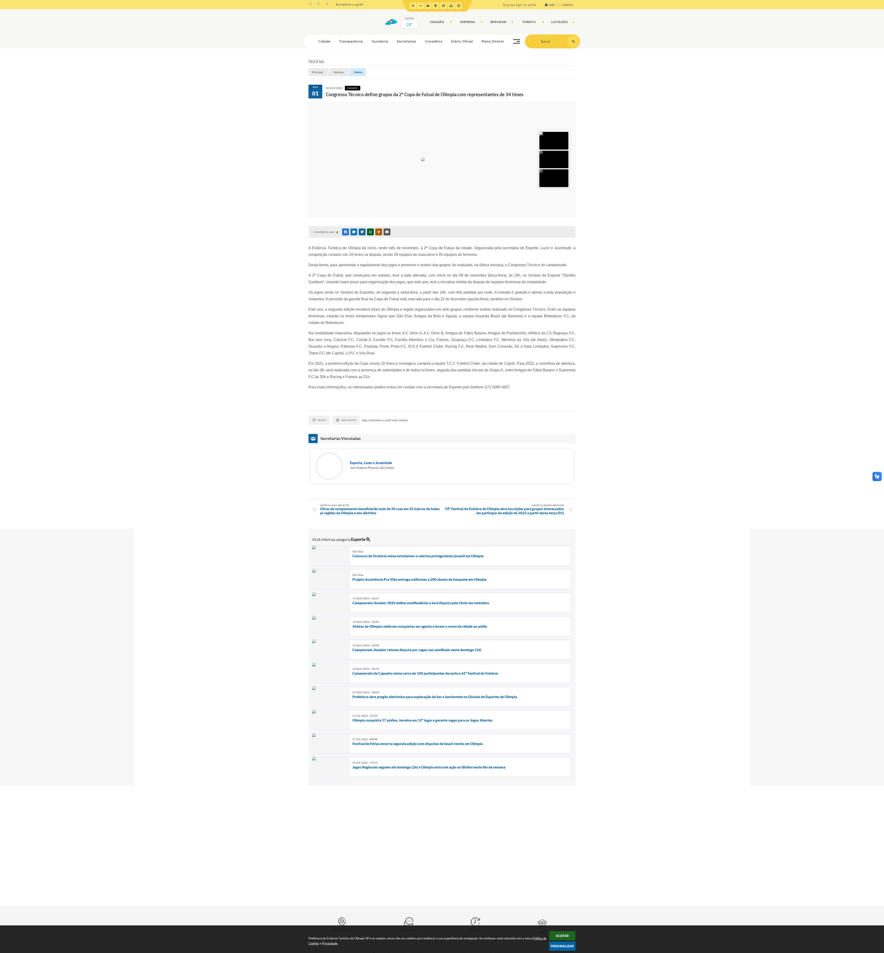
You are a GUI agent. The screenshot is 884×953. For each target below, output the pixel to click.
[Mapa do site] (451, 5)
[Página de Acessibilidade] (458, 5)
